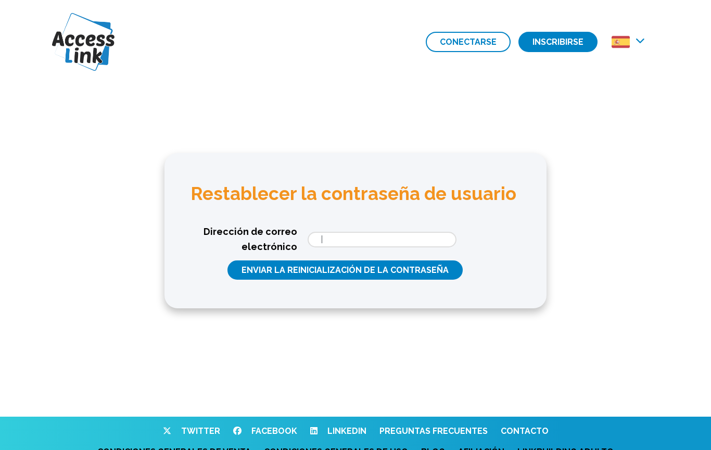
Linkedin (345, 431)
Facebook (273, 431)
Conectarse (468, 42)
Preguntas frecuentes (433, 431)
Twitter (199, 431)
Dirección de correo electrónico (250, 239)
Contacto (525, 431)
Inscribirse (557, 42)
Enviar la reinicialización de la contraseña (345, 270)
